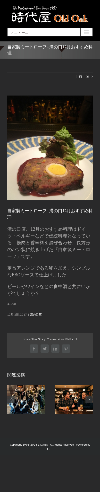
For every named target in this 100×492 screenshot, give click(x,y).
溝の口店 (36, 314)
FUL (49, 449)
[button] (11, 399)
